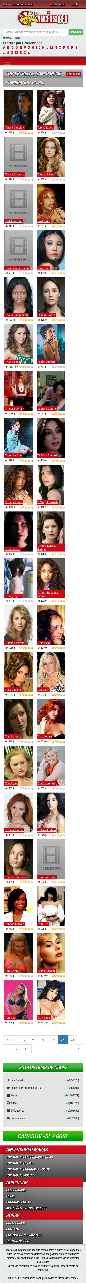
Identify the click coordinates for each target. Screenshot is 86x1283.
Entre (5, 4)
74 (33, 1040)
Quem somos (15, 1223)
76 (52, 1040)
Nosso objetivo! (57, 4)
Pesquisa (76, 32)
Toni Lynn (11, 970)
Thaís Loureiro (46, 361)
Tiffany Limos (14, 502)
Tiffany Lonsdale (47, 502)
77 (62, 1040)
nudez (45, 1266)
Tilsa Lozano (13, 689)
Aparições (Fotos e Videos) (26, 1208)
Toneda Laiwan (14, 923)
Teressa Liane (45, 174)
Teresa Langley (14, 127)
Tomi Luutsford (47, 877)
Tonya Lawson (46, 970)
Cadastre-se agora (43, 1136)
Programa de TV (18, 1202)
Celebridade (15, 1190)
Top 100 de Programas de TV (28, 1169)
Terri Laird (43, 221)
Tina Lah (42, 689)
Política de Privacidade (24, 1235)
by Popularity (73, 73)
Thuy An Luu (13, 455)
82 (26, 1049)
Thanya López (46, 314)
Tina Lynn (11, 783)
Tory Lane (43, 1017)
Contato (12, 1229)
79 (7, 1049)
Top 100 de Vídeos (19, 1175)
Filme (10, 1196)
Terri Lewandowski (17, 268)
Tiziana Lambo (14, 830)
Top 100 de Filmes (19, 1163)
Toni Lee (42, 923)
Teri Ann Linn (13, 221)
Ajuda (75, 4)
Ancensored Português (35, 1278)
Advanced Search (12, 38)
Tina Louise (44, 736)
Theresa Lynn (13, 408)
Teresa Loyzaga (15, 174)
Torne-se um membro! (22, 4)
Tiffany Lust (12, 549)
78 (72, 1040)
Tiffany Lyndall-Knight (47, 547)
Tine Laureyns (46, 783)
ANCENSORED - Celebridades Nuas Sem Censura (43, 19)
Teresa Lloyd (45, 127)
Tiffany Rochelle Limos (47, 594)
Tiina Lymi (44, 642)
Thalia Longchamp (17, 314)
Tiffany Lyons (13, 596)
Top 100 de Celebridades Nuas (29, 1157)
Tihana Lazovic (14, 642)
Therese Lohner (47, 408)
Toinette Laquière (16, 877)
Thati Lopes (12, 361)
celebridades (25, 1266)
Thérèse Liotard (47, 455)
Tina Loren (12, 736)
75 (43, 1040)
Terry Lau (43, 268)
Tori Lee (10, 1017)
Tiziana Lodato (46, 830)
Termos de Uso (17, 1241)
